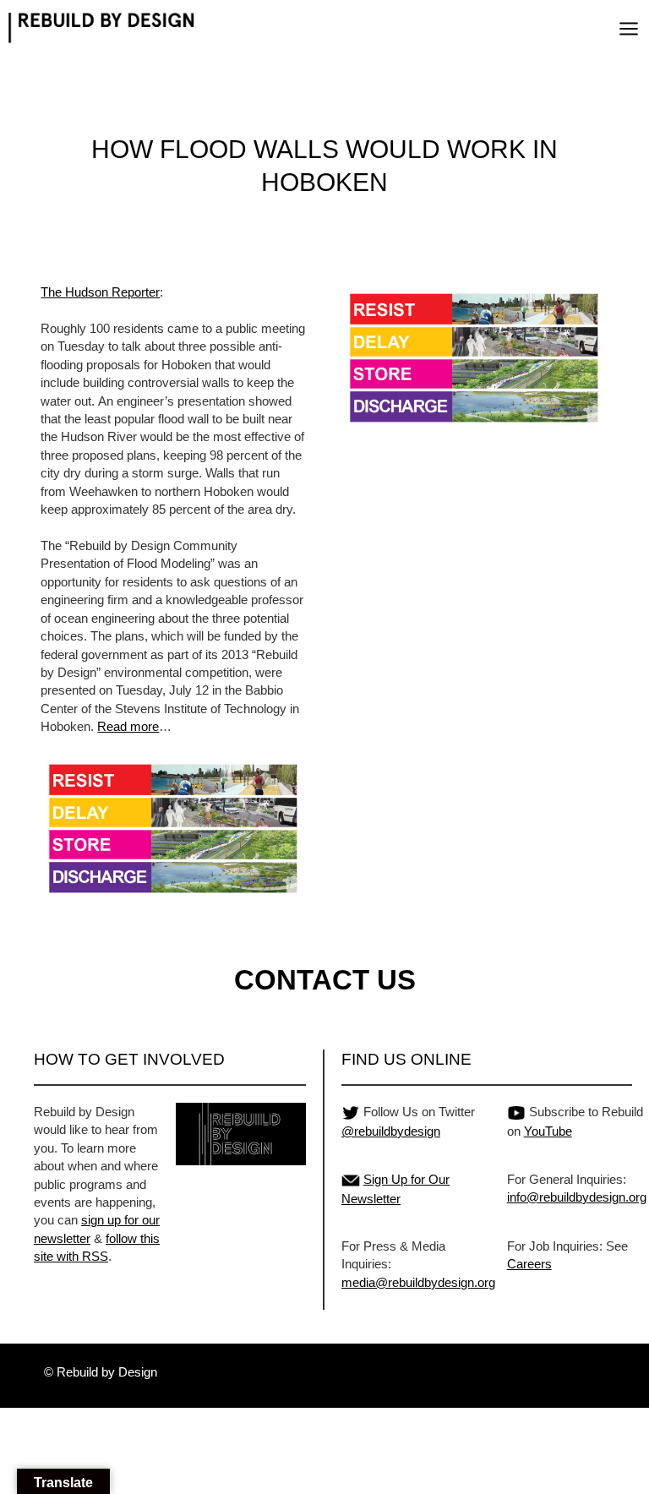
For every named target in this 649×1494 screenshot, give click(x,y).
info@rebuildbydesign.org (576, 1197)
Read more (128, 726)
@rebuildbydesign (390, 1131)
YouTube (548, 1131)
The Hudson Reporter (100, 292)
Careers (529, 1264)
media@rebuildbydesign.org (418, 1282)
